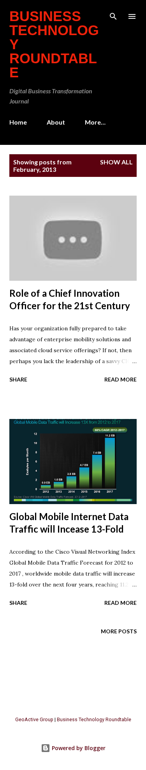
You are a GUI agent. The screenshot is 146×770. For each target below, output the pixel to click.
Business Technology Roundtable (94, 719)
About (56, 122)
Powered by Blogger (78, 748)
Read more (120, 379)
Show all (116, 162)
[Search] (113, 14)
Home (18, 122)
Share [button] (18, 379)
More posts (119, 631)
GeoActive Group (34, 719)
